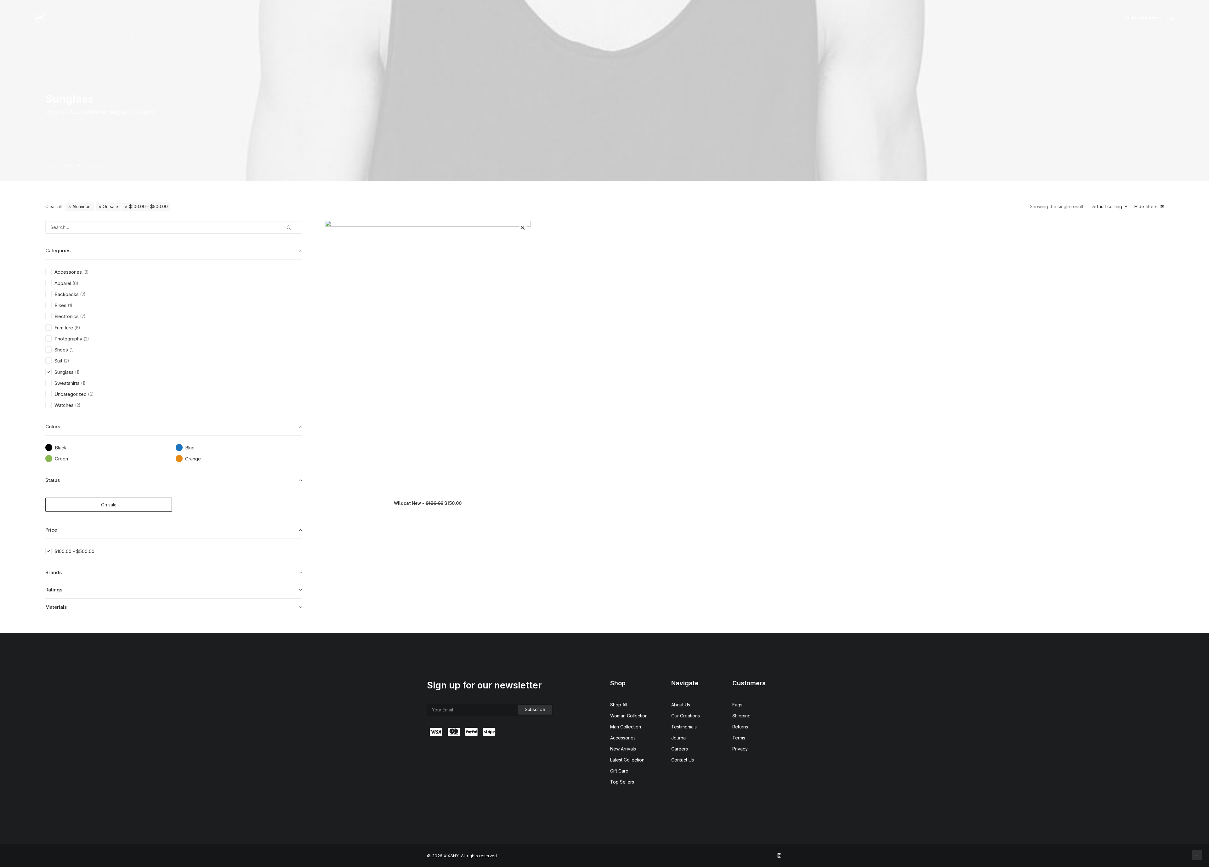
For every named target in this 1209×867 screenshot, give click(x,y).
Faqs (737, 704)
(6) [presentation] (75, 283)
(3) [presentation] (85, 272)
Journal (679, 737)
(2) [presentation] (82, 294)
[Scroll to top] (1197, 855)
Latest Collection (627, 759)
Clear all (53, 206)
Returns (740, 726)
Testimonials (684, 726)
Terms (738, 737)
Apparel (71, 165)
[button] (1172, 17)
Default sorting (1106, 206)
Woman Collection (629, 715)
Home (52, 165)
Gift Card (619, 770)
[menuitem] (1140, 17)
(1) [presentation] (70, 305)
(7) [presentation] (82, 316)
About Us (680, 704)
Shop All (618, 704)
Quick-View (523, 228)
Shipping (741, 715)
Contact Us (682, 759)
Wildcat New (428, 503)
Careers (679, 748)
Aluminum (82, 206)
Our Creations (685, 715)
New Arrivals (623, 748)
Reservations (1146, 17)
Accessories (623, 737)
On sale (110, 206)
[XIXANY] (40, 17)
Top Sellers (622, 781)
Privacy (740, 748)
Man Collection (625, 726)
